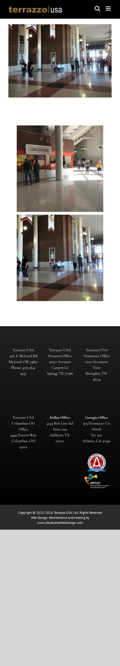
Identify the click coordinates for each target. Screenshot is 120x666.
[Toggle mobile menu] (109, 8)
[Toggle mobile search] (97, 8)
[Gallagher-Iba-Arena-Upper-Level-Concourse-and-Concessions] (60, 168)
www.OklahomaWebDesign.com (60, 522)
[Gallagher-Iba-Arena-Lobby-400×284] (60, 258)
